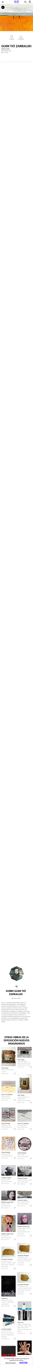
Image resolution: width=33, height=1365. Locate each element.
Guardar (11, 39)
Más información (10, 1363)
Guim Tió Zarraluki (16, 46)
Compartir (21, 39)
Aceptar (23, 1363)
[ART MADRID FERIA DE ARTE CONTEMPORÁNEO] (16, 2)
